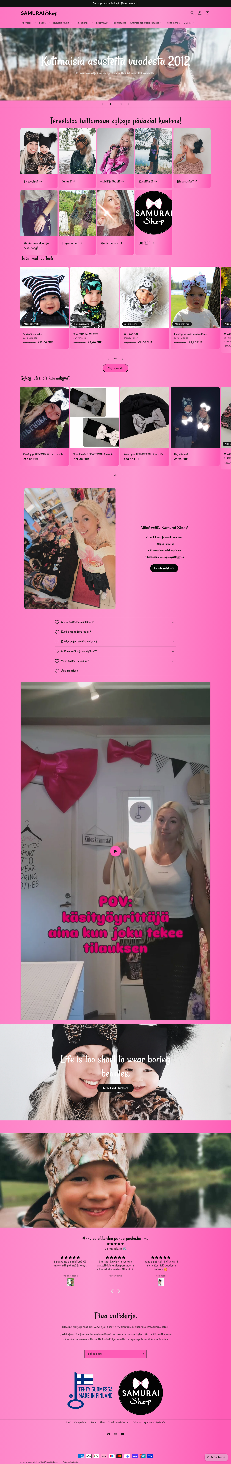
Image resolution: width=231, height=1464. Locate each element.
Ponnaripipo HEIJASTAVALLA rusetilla (143, 454)
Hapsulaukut (70, 243)
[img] (115, 1244)
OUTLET (144, 243)
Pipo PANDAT (131, 334)
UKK (68, 1422)
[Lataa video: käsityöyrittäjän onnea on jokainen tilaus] (115, 851)
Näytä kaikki (115, 368)
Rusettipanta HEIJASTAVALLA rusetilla (94, 454)
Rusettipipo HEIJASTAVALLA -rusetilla (43, 454)
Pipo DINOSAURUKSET (86, 334)
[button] (27, 23)
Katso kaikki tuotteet (115, 1088)
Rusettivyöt (146, 181)
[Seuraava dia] (128, 104)
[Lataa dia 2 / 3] (115, 104)
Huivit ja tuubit (110, 181)
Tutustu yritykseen (164, 568)
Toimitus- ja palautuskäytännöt (149, 1422)
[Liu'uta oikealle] (122, 358)
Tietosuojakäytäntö (71, 1462)
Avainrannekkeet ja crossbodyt (36, 245)
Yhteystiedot (81, 1422)
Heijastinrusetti (181, 454)
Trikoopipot (31, 181)
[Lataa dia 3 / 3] (120, 104)
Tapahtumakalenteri (118, 1422)
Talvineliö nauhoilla (32, 334)
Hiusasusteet (185, 181)
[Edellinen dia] (102, 104)
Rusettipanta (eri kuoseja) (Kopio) (190, 334)
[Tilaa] (142, 1354)
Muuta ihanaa (109, 243)
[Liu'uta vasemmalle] (108, 358)
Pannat (66, 181)
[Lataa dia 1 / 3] (110, 104)
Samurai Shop (98, 1422)
